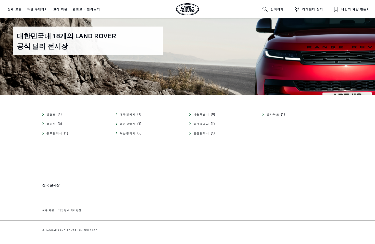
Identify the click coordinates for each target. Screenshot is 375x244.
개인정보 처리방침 (69, 210)
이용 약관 (48, 210)
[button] (14, 9)
